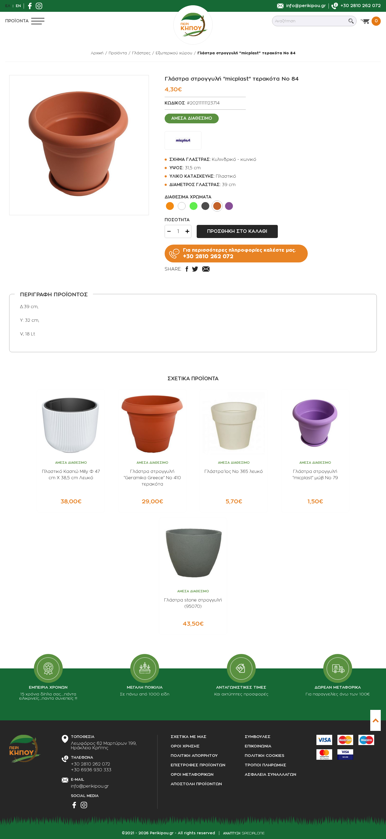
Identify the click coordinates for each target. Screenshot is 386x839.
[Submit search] (351, 21)
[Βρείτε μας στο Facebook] (31, 6)
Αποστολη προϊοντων (196, 784)
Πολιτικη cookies (264, 756)
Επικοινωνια (258, 746)
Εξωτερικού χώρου (174, 53)
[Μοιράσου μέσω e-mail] (206, 269)
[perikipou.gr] (193, 25)
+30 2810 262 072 (90, 764)
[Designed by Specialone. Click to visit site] (243, 833)
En (18, 6)
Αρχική (97, 53)
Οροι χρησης (185, 746)
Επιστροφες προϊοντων (198, 765)
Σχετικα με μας (188, 737)
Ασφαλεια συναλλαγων (270, 775)
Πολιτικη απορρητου (194, 756)
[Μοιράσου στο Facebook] (187, 269)
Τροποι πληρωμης (265, 765)
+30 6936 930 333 (91, 770)
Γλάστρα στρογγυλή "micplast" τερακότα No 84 (246, 53)
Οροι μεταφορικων (192, 775)
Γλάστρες (141, 53)
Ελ (7, 6)
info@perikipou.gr (90, 786)
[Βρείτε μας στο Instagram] (40, 6)
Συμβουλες (257, 737)
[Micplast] (183, 140)
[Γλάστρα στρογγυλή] (79, 145)
